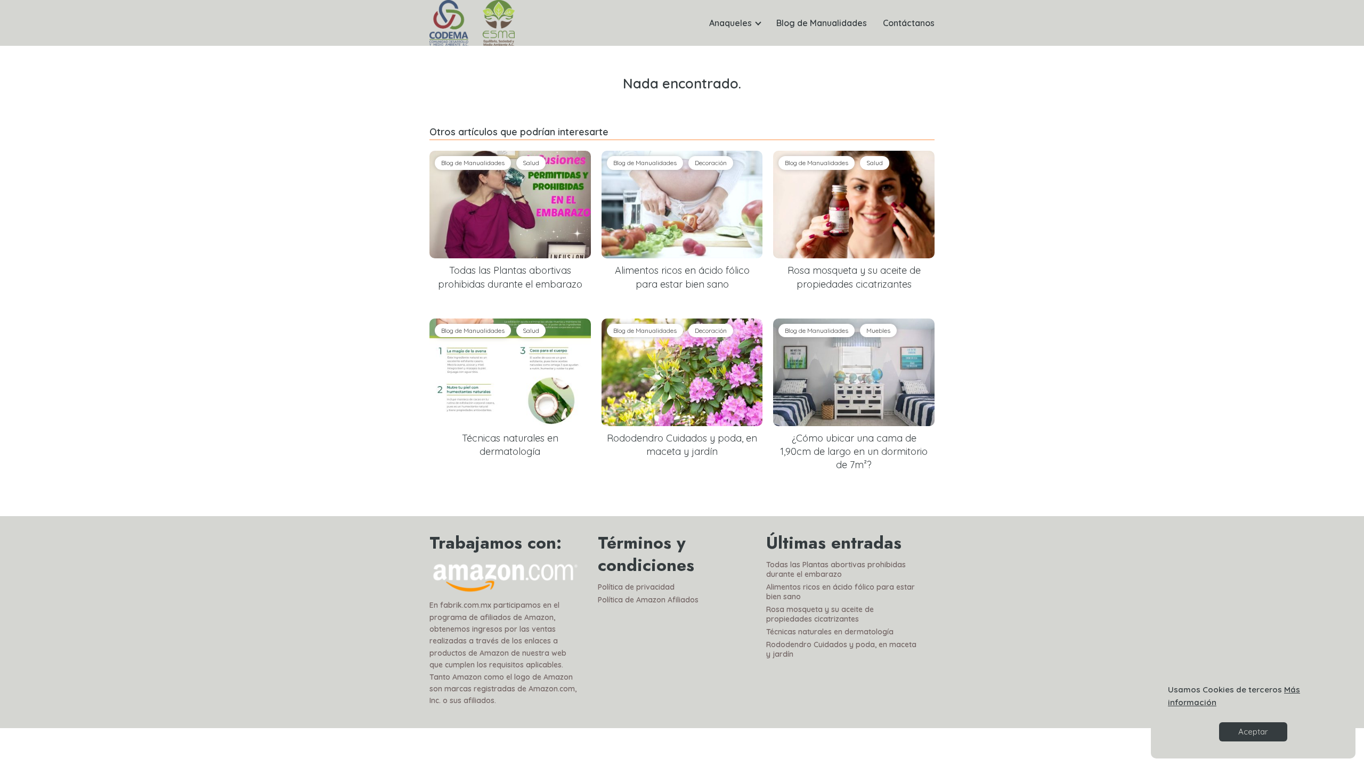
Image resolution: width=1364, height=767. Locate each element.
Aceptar (1253, 732)
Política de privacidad (636, 587)
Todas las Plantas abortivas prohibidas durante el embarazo (836, 569)
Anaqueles (730, 23)
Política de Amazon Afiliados (648, 600)
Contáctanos (909, 23)
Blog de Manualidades (821, 23)
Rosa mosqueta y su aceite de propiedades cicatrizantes (820, 614)
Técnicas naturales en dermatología (830, 632)
